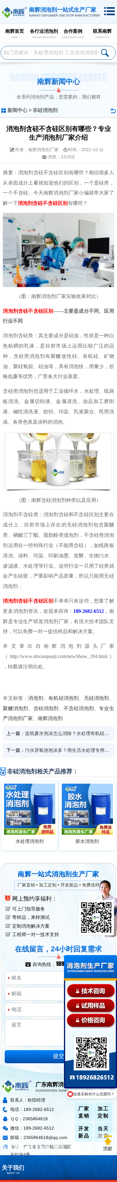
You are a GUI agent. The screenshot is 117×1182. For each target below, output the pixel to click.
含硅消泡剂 (46, 708)
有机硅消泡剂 (63, 698)
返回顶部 (107, 1143)
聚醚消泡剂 (15, 708)
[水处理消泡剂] (30, 809)
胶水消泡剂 (87, 841)
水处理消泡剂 (30, 841)
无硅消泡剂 (96, 698)
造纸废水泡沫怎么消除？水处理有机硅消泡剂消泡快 (68, 733)
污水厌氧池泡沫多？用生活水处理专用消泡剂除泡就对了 (68, 750)
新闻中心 (17, 110)
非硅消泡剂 (45, 110)
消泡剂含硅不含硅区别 (43, 203)
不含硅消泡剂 (79, 708)
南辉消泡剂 (50, 718)
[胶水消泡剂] (87, 809)
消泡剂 (35, 698)
